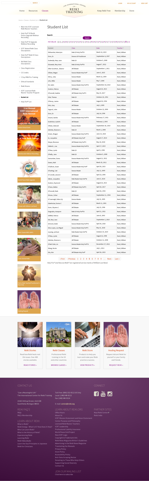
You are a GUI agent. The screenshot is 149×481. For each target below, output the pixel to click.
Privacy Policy (60, 449)
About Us (58, 415)
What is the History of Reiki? (28, 432)
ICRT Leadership (61, 426)
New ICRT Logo (61, 435)
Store (131, 10)
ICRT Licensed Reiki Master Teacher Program (30, 92)
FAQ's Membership (24, 415)
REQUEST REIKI (115, 365)
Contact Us (59, 466)
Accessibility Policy (62, 454)
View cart (144, 3)
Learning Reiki (23, 438)
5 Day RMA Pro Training (29, 77)
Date (98, 48)
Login (120, 3)
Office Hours (60, 412)
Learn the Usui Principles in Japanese (32, 443)
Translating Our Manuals (65, 446)
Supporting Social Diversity (66, 463)
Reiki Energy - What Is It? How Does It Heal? (34, 427)
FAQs (19, 412)
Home (21, 10)
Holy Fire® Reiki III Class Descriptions (29, 56)
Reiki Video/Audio (24, 441)
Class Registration (28, 68)
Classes (45, 10)
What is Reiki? (23, 424)
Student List (34, 20)
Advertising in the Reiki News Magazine (70, 443)
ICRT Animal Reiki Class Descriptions (29, 49)
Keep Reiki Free (103, 10)
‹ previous (71, 259)
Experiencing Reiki (24, 435)
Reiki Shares (25, 86)
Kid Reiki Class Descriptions (26, 62)
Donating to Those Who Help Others (69, 460)
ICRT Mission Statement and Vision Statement (73, 418)
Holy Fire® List (26, 102)
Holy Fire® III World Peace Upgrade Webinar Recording (30, 35)
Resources (33, 10)
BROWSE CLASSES (58, 365)
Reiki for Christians (25, 446)
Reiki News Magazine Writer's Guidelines (71, 440)
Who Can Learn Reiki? (25, 429)
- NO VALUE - (52, 42)
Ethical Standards (27, 81)
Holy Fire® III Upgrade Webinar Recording (29, 43)
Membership (120, 10)
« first (62, 259)
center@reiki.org (68, 404)
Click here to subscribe (64, 474)
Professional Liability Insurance (67, 429)
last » (117, 259)
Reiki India (98, 415)
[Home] (74, 12)
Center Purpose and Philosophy (67, 421)
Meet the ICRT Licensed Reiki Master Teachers (30, 28)
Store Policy (60, 452)
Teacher (119, 48)
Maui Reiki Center (101, 412)
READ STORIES (30, 365)
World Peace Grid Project (65, 432)
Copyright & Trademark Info (66, 438)
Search (49, 35)
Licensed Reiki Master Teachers (67, 424)
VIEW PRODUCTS (87, 365)
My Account (131, 3)
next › (109, 259)
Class (73, 48)
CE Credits (25, 73)
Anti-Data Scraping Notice (65, 457)
